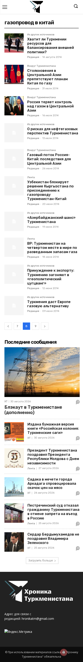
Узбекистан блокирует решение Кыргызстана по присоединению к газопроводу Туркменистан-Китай (50, 190)
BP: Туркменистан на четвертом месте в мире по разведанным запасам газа (52, 247)
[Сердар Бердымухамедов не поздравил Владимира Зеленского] (14, 542)
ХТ (6, 401)
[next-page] (44, 326)
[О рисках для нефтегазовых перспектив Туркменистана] (14, 132)
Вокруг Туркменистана (41, 66)
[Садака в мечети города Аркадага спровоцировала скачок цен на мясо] (14, 487)
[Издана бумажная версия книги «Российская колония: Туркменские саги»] (14, 432)
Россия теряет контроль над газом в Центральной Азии (50, 106)
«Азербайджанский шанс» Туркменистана (51, 220)
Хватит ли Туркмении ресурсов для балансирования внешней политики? (50, 45)
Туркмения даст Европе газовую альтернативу (49, 304)
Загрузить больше (40, 560)
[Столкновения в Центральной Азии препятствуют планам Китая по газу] (14, 74)
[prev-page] (8, 326)
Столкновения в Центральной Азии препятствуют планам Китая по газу (47, 77)
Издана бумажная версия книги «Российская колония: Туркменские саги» (53, 428)
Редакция (33, 57)
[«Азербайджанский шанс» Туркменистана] (14, 221)
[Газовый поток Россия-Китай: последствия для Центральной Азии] (14, 158)
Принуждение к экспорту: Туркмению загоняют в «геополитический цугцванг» (50, 276)
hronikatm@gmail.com (38, 618)
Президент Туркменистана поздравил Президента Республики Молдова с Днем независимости (53, 456)
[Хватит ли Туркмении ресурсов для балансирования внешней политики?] (14, 43)
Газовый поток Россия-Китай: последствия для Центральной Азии (49, 159)
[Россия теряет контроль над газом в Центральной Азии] (14, 105)
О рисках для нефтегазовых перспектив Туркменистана (52, 131)
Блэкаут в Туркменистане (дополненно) (33, 409)
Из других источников (40, 34)
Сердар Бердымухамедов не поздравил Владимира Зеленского (53, 538)
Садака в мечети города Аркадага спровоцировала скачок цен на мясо (51, 483)
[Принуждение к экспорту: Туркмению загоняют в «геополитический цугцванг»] (14, 274)
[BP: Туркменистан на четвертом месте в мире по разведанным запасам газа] (14, 247)
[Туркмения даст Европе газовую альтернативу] (14, 305)
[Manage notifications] (63, 652)
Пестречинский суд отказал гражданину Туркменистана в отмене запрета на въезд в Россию (53, 511)
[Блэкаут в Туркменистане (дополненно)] (42, 372)
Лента (31, 177)
